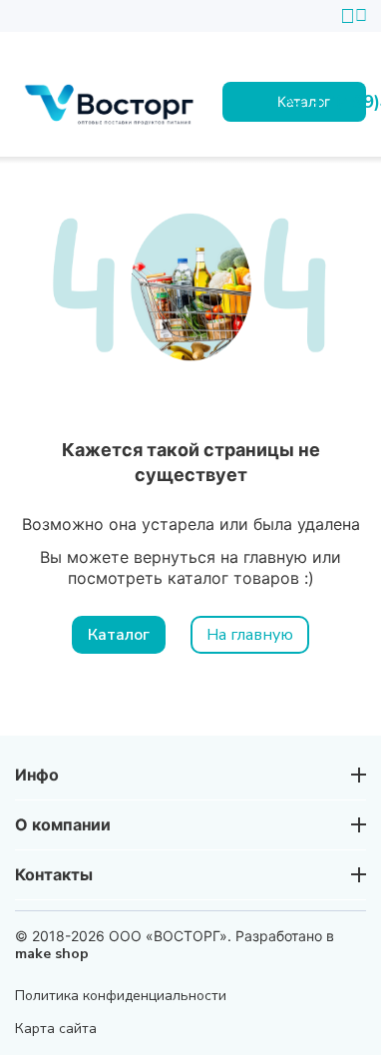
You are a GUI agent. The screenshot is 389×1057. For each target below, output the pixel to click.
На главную (249, 635)
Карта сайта (56, 1028)
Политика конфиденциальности (120, 995)
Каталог (119, 635)
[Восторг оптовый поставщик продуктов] (112, 102)
